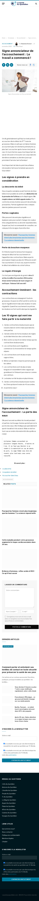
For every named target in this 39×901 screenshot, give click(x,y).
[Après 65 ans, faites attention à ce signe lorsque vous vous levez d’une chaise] (7, 720)
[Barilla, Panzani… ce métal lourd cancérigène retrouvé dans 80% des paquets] (7, 710)
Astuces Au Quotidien (9, 787)
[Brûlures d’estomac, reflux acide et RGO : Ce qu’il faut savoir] (19, 559)
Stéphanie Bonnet (26, 43)
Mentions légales (8, 838)
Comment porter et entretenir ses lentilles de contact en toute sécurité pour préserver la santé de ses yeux (19, 670)
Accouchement (7, 43)
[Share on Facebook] (3, 65)
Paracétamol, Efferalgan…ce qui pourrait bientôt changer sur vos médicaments (25, 699)
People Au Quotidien (9, 793)
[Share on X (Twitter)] (7, 65)
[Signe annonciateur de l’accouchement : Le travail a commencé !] (19, 80)
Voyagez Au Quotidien (9, 816)
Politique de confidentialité (11, 835)
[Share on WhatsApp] (11, 65)
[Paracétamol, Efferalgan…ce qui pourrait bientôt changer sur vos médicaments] (7, 699)
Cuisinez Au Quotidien (9, 813)
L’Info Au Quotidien (8, 784)
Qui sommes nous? (8, 829)
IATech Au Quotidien (9, 809)
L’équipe (4, 841)
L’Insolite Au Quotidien (9, 790)
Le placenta (6, 469)
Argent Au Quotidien (9, 803)
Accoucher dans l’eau (10, 475)
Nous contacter (7, 832)
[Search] (36, 3)
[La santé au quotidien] (19, 3)
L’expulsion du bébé (9, 472)
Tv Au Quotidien (7, 797)
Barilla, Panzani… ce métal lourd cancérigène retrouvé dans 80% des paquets (24, 709)
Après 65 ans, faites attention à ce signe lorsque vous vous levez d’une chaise (25, 719)
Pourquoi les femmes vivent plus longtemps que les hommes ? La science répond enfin (19, 512)
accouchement (8, 479)
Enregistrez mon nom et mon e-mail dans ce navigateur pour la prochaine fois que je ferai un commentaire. (18, 619)
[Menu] (3, 3)
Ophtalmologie (8, 646)
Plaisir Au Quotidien (8, 806)
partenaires (12, 755)
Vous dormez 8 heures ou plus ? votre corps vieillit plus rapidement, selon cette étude (25, 689)
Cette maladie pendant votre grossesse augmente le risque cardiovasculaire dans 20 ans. (19, 542)
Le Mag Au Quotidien (9, 800)
